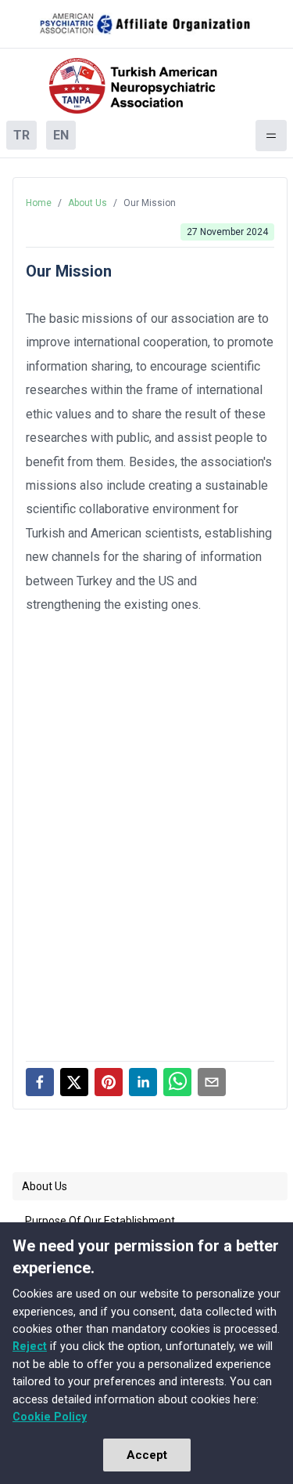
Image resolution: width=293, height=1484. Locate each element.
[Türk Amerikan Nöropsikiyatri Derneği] (147, 86)
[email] (212, 1082)
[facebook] (40, 1082)
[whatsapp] (177, 1082)
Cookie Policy (50, 1416)
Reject (30, 1346)
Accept (147, 1455)
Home (39, 202)
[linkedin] (143, 1082)
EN (61, 135)
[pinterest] (109, 1082)
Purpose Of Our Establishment (100, 1220)
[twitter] (74, 1082)
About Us (87, 202)
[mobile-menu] (271, 135)
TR (21, 135)
